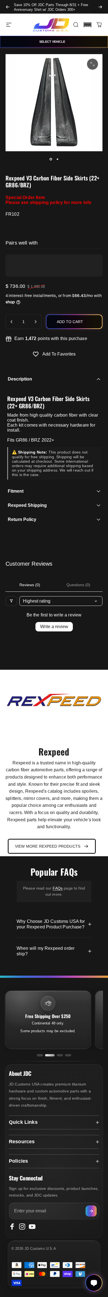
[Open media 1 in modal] (92, 64)
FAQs (58, 888)
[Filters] (11, 601)
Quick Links (23, 1122)
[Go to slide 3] (60, 1055)
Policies (18, 1161)
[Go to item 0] (50, 159)
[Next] (100, 7)
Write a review (54, 626)
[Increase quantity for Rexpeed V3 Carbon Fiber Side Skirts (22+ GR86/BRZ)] (35, 322)
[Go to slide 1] (40, 1055)
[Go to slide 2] (50, 1055)
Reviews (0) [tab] (29, 585)
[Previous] (8, 7)
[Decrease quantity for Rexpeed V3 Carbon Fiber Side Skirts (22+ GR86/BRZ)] (11, 322)
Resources (22, 1141)
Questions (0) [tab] (78, 585)
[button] (87, 25)
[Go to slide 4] (68, 1055)
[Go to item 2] (57, 159)
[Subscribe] (91, 1211)
